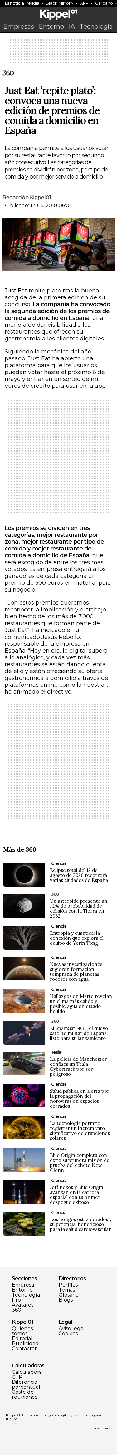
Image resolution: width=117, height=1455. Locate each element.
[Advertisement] (59, 53)
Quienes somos (22, 1331)
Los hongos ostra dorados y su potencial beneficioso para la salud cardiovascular (81, 1224)
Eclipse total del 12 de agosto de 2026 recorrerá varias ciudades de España (79, 875)
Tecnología (96, 26)
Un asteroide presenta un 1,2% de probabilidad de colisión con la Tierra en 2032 (78, 908)
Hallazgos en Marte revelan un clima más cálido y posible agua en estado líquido (81, 1003)
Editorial (22, 1338)
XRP (84, 3)
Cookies (68, 1333)
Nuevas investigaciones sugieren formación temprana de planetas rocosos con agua (76, 971)
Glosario (69, 1295)
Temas (67, 1290)
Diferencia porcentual (26, 1385)
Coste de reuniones (24, 1395)
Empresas (18, 26)
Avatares (22, 1305)
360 (8, 73)
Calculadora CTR (27, 1375)
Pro (16, 1300)
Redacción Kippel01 (26, 197)
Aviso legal (72, 1328)
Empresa (23, 1285)
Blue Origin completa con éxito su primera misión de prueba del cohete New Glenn (80, 1162)
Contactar (24, 1348)
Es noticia (14, 3)
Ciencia (58, 863)
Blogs (66, 1300)
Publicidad (25, 1343)
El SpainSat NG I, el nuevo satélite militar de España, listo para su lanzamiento (79, 1033)
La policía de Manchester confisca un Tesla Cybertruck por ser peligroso (78, 1066)
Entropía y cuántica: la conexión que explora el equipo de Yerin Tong (77, 938)
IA (72, 26)
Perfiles (68, 1285)
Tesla (56, 1052)
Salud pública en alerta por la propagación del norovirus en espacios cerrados (79, 1098)
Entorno (51, 26)
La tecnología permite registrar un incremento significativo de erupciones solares (80, 1130)
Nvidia (33, 3)
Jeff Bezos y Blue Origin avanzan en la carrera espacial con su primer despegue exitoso (76, 1194)
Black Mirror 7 (60, 3)
